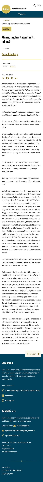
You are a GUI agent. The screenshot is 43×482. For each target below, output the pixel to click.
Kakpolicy (6, 467)
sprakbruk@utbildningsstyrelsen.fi (20, 430)
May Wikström (23, 426)
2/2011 (12, 66)
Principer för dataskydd (11, 470)
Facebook (9, 395)
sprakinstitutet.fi (11, 435)
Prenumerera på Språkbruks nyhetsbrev (20, 390)
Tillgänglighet (7, 473)
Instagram (9, 400)
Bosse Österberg (10, 54)
